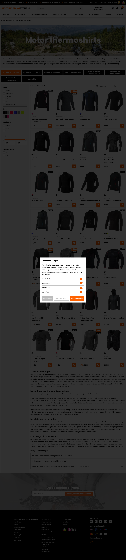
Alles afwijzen (47, 298)
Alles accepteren (77, 298)
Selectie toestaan (61, 298)
